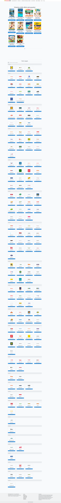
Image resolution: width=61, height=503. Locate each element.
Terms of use (25, 497)
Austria (42, 495)
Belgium (48, 495)
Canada (48, 498)
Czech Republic (45, 496)
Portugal (40, 496)
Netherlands (50, 495)
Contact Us (24, 499)
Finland (52, 497)
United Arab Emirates (41, 497)
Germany (40, 495)
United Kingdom (43, 498)
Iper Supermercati (14, 0)
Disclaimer (24, 498)
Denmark (45, 497)
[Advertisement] (25, 4)
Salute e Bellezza (38, 0)
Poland (50, 496)
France (46, 495)
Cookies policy (25, 496)
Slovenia (42, 496)
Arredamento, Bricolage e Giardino (25, 0)
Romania (46, 498)
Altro (41, 0)
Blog (44, 0)
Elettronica (19, 0)
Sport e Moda (33, 0)
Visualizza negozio (12, 87)
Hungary (40, 498)
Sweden (50, 497)
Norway (48, 497)
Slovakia (48, 496)
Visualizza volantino (11, 32)
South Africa (40, 499)
